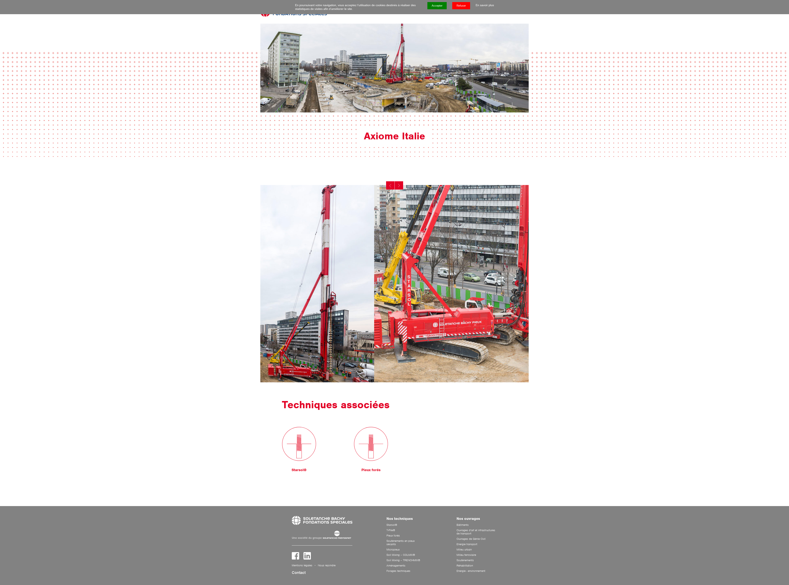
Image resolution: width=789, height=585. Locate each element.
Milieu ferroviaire (466, 555)
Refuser (461, 5)
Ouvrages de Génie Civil (471, 539)
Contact (299, 572)
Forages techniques (398, 571)
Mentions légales (302, 565)
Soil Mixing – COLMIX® (400, 555)
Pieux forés (393, 535)
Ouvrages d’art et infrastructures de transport (476, 532)
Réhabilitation (465, 565)
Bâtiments (463, 525)
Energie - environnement (471, 571)
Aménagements (395, 565)
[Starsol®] (299, 444)
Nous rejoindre (327, 565)
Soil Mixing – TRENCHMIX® (403, 560)
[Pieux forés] (371, 444)
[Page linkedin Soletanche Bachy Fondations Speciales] (307, 556)
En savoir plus (485, 5)
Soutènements (465, 560)
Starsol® (391, 525)
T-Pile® (390, 530)
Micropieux (393, 549)
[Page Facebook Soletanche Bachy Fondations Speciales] (295, 556)
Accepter (437, 5)
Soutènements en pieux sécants (400, 542)
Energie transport (467, 544)
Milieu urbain (464, 549)
